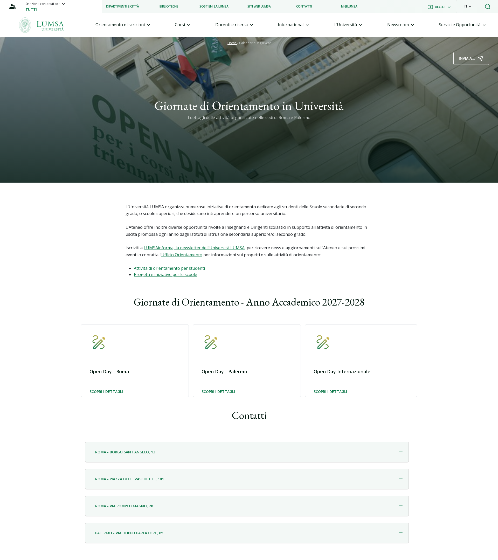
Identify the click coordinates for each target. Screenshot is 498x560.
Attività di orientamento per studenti (169, 268)
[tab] (122, 24)
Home (232, 43)
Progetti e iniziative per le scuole (165, 274)
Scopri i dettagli (106, 392)
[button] (468, 6)
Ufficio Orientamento (181, 255)
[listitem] (122, 6)
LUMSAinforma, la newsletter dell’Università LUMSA (194, 248)
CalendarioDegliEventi (255, 43)
